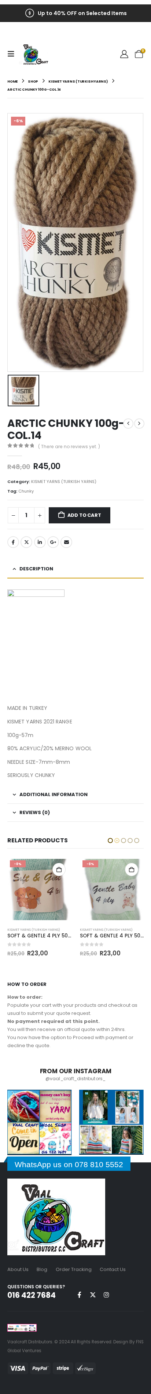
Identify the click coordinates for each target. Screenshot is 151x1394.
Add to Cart (84, 515)
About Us (18, 1269)
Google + (53, 542)
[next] (139, 423)
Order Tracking (74, 1269)
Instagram (106, 1294)
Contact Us (113, 1269)
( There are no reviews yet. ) (69, 446)
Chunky (26, 491)
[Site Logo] (33, 54)
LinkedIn (40, 542)
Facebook (13, 542)
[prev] (128, 423)
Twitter (26, 542)
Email (66, 542)
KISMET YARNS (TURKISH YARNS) (63, 481)
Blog (42, 1269)
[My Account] (124, 54)
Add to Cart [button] (59, 869)
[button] (13, 54)
